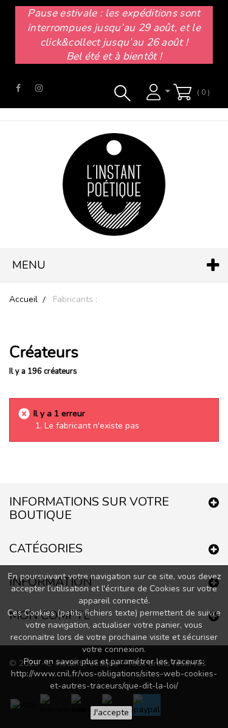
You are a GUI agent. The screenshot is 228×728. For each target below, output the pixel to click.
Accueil (23, 299)
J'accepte (111, 712)
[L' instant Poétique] (114, 184)
